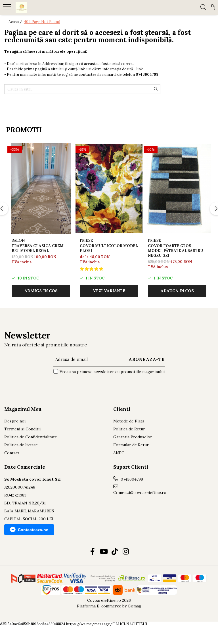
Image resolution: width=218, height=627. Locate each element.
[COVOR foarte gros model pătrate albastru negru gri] (177, 188)
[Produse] (8, 8)
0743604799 (131, 479)
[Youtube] (103, 552)
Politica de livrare (21, 444)
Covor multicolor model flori (109, 248)
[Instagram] (126, 552)
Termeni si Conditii (22, 429)
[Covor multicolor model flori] (109, 188)
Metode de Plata (128, 421)
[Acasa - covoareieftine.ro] (38, 7)
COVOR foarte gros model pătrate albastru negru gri (175, 250)
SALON (18, 240)
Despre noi (15, 421)
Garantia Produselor (132, 436)
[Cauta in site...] (203, 7)
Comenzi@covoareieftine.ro (138, 492)
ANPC (118, 452)
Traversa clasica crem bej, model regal (38, 248)
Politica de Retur (129, 429)
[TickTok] (115, 552)
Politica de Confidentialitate (30, 436)
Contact (11, 452)
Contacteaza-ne (33, 529)
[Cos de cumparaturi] (212, 7)
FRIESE (86, 240)
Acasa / (16, 21)
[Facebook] (92, 552)
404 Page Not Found (42, 21)
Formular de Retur (131, 444)
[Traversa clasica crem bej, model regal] (40, 188)
